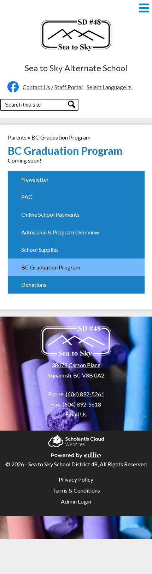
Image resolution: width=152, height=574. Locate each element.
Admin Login (76, 501)
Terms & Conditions (76, 490)
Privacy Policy (76, 479)
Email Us (76, 414)
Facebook (11, 86)
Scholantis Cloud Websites (76, 439)
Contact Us (36, 87)
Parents (17, 137)
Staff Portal (68, 87)
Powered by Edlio (76, 453)
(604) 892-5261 (85, 394)
